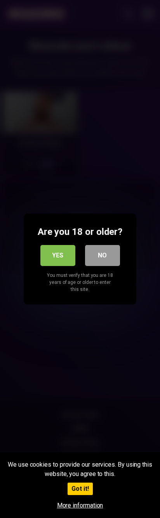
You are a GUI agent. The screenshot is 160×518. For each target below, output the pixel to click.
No (102, 255)
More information (80, 505)
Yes (57, 255)
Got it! (80, 488)
